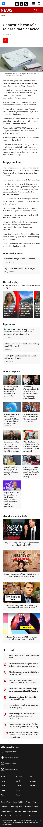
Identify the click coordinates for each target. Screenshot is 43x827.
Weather (33, 781)
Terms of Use (5, 802)
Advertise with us (7, 816)
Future (18, 790)
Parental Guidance (31, 806)
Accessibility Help (15, 806)
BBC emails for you (30, 811)
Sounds (32, 786)
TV (31, 776)
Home (3, 776)
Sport (3, 786)
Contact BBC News (11, 770)
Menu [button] (38, 10)
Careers (18, 811)
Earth (3, 790)
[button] (34, 3)
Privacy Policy (31, 802)
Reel (2, 795)
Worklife (19, 776)
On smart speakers (11, 758)
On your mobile (10, 752)
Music (18, 795)
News (3, 781)
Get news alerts (10, 764)
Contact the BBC (6, 811)
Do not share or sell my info (25, 816)
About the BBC (18, 802)
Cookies (4, 806)
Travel (18, 781)
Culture (18, 786)
